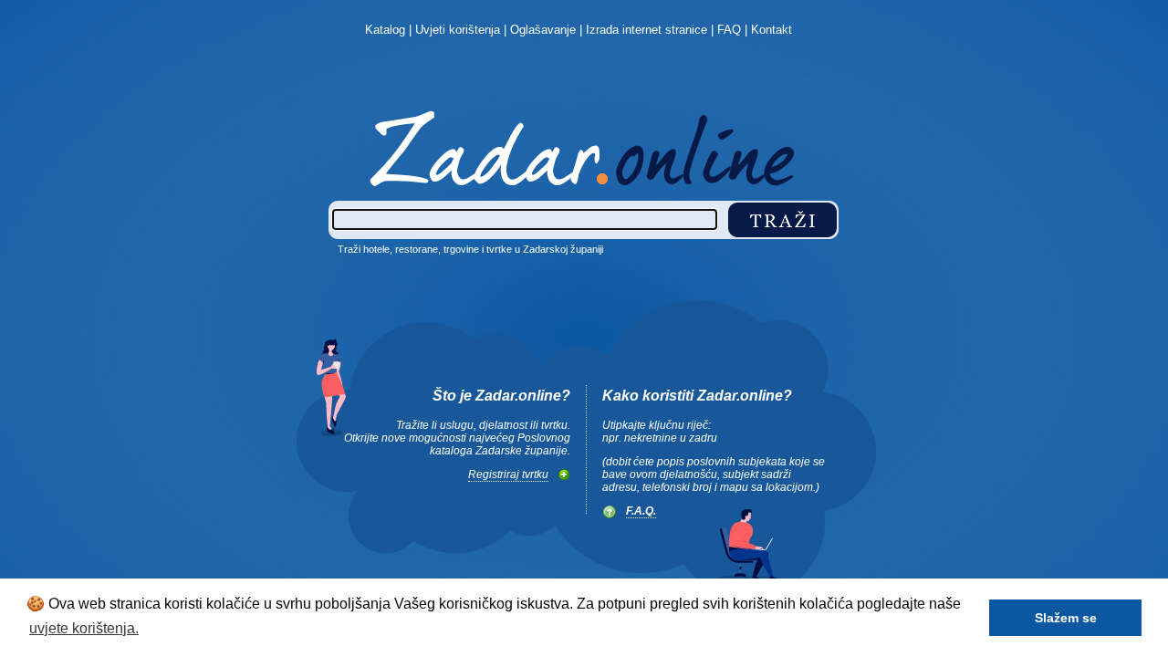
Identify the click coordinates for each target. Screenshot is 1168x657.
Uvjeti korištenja (457, 29)
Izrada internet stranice (646, 29)
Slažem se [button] (1066, 617)
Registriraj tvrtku (508, 474)
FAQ (729, 29)
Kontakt (771, 29)
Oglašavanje (543, 29)
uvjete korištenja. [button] (84, 628)
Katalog (385, 29)
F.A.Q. (641, 511)
